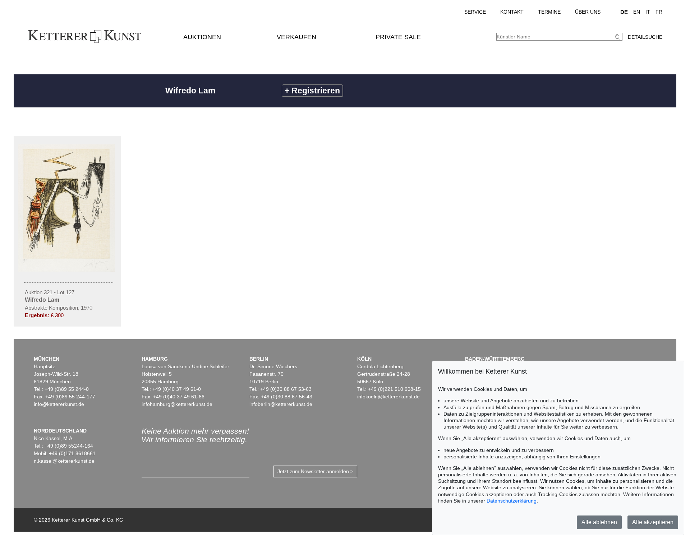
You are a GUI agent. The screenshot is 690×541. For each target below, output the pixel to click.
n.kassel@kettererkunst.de (64, 461)
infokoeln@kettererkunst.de (388, 396)
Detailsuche (645, 37)
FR (659, 12)
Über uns (588, 12)
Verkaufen (296, 37)
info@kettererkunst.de (59, 404)
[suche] (618, 37)
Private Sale (398, 37)
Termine (549, 12)
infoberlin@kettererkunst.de (280, 404)
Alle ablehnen (599, 522)
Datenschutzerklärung (512, 501)
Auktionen (202, 37)
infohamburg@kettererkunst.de (177, 404)
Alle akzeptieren (652, 522)
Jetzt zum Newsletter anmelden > (315, 471)
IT (647, 12)
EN (636, 12)
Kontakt (512, 12)
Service (475, 12)
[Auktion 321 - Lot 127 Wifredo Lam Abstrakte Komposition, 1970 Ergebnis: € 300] (67, 270)
